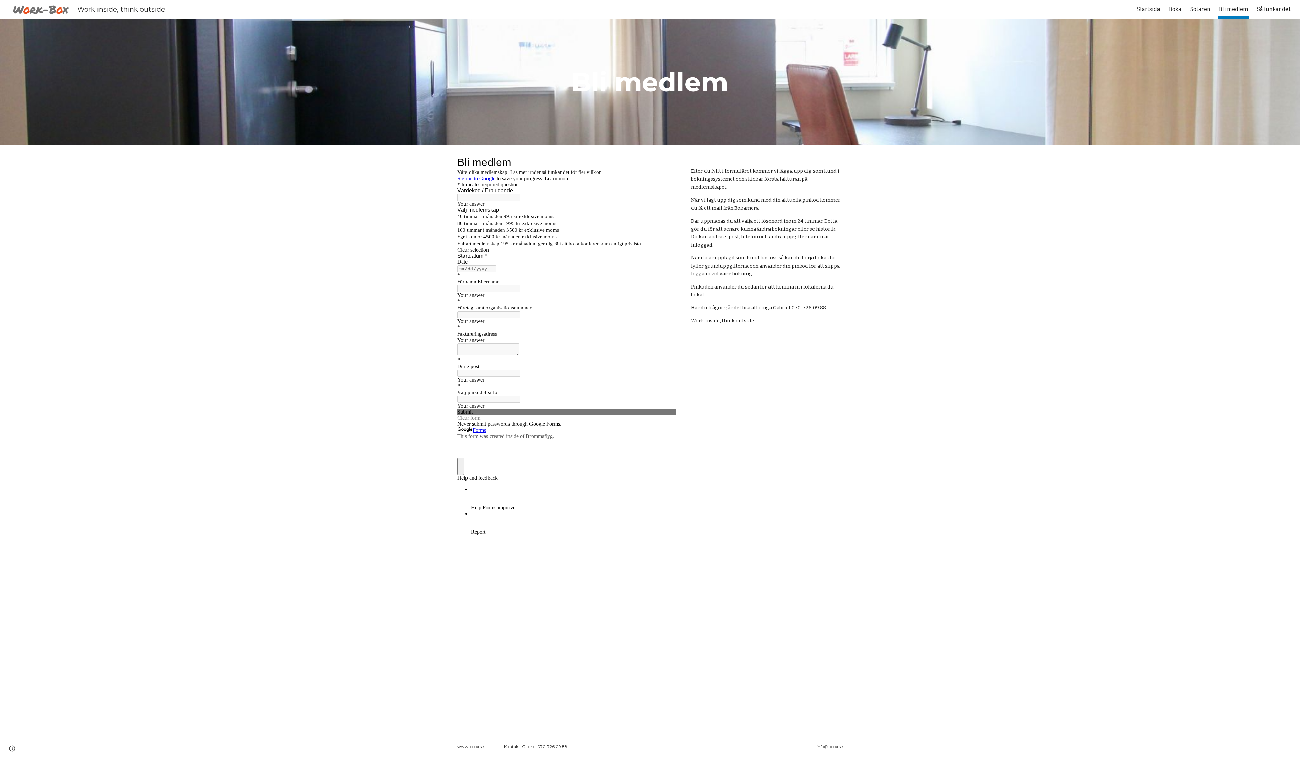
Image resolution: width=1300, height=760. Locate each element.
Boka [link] (1175, 9)
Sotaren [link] (1200, 9)
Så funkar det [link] (1274, 9)
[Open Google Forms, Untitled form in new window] (665, 162)
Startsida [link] (1148, 9)
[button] (12, 748)
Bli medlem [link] (1233, 9)
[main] (650, 82)
